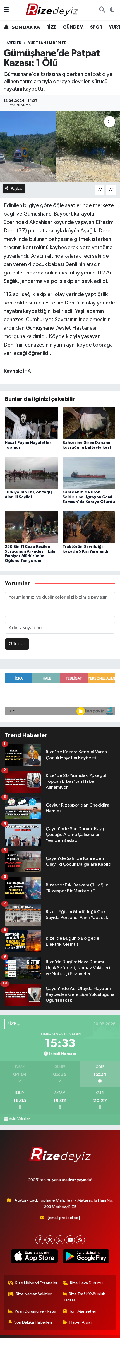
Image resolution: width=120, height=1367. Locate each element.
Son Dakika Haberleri (33, 1322)
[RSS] (80, 1239)
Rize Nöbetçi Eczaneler (36, 1283)
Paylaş (16, 188)
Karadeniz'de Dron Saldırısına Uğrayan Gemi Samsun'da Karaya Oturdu (89, 497)
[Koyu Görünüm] (111, 10)
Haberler (12, 43)
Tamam (60, 1360)
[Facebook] (40, 1239)
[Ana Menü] (6, 10)
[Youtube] (70, 1239)
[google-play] (86, 1257)
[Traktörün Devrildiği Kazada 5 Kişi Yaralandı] (89, 527)
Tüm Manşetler (82, 1311)
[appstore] (34, 1257)
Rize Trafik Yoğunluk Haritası (84, 1297)
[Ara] (102, 10)
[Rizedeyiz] (52, 10)
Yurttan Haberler (47, 43)
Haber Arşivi (80, 1322)
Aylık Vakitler (19, 1119)
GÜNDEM (73, 27)
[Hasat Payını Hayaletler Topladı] (31, 423)
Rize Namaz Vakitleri (34, 1294)
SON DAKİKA (25, 27)
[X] (50, 1239)
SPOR (96, 27)
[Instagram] (60, 1239)
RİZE (51, 27)
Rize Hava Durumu (86, 1283)
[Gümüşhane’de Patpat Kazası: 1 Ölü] (60, 146)
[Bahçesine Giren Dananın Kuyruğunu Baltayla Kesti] (89, 423)
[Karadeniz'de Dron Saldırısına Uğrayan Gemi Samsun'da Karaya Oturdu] (89, 472)
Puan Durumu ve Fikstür (36, 1311)
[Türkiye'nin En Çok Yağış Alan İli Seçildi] (31, 472)
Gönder (17, 643)
